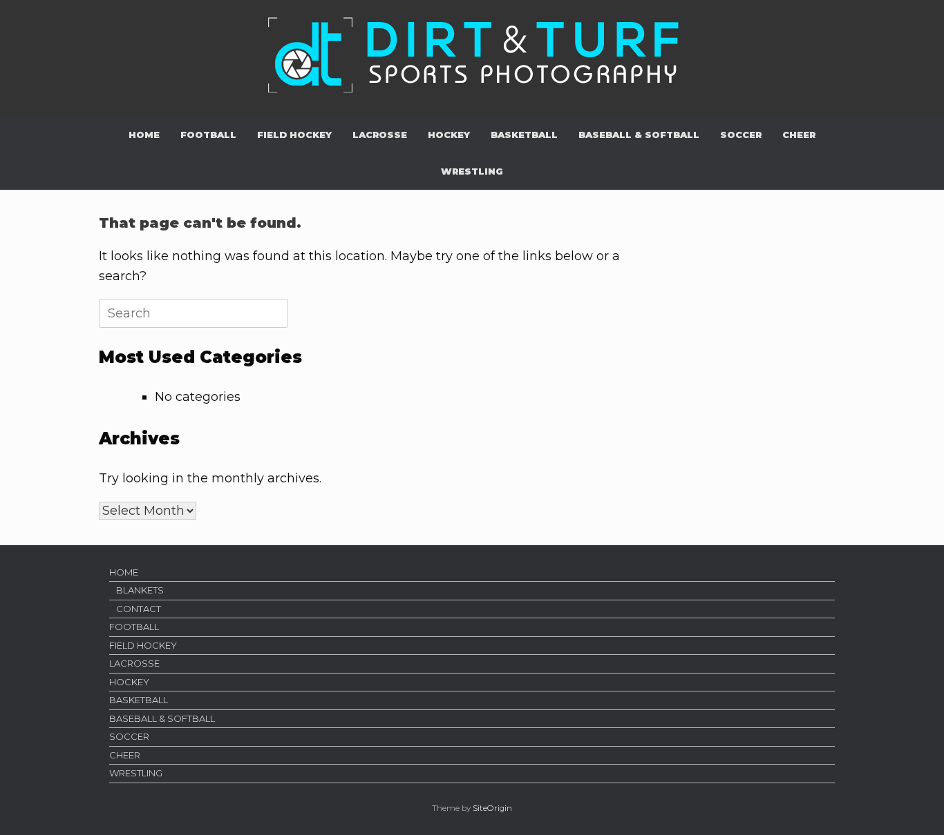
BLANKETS (140, 590)
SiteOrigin (492, 808)
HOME (144, 134)
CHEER (798, 134)
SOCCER (741, 134)
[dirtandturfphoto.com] (472, 53)
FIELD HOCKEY (294, 134)
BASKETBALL (524, 134)
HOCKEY (449, 134)
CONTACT (138, 608)
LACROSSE (379, 134)
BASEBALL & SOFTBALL (638, 134)
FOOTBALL (208, 134)
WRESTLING (472, 171)
